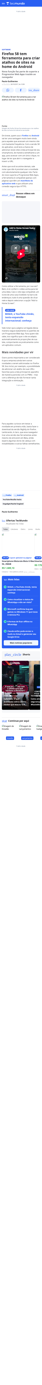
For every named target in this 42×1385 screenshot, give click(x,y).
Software (6, 49)
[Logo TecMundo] (16, 3)
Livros (30, 529)
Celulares (14, 529)
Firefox (25, 135)
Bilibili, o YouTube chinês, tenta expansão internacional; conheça (19, 317)
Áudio (37, 529)
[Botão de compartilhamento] (8, 90)
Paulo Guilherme (10, 81)
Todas (5, 529)
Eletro (23, 529)
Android (35, 135)
